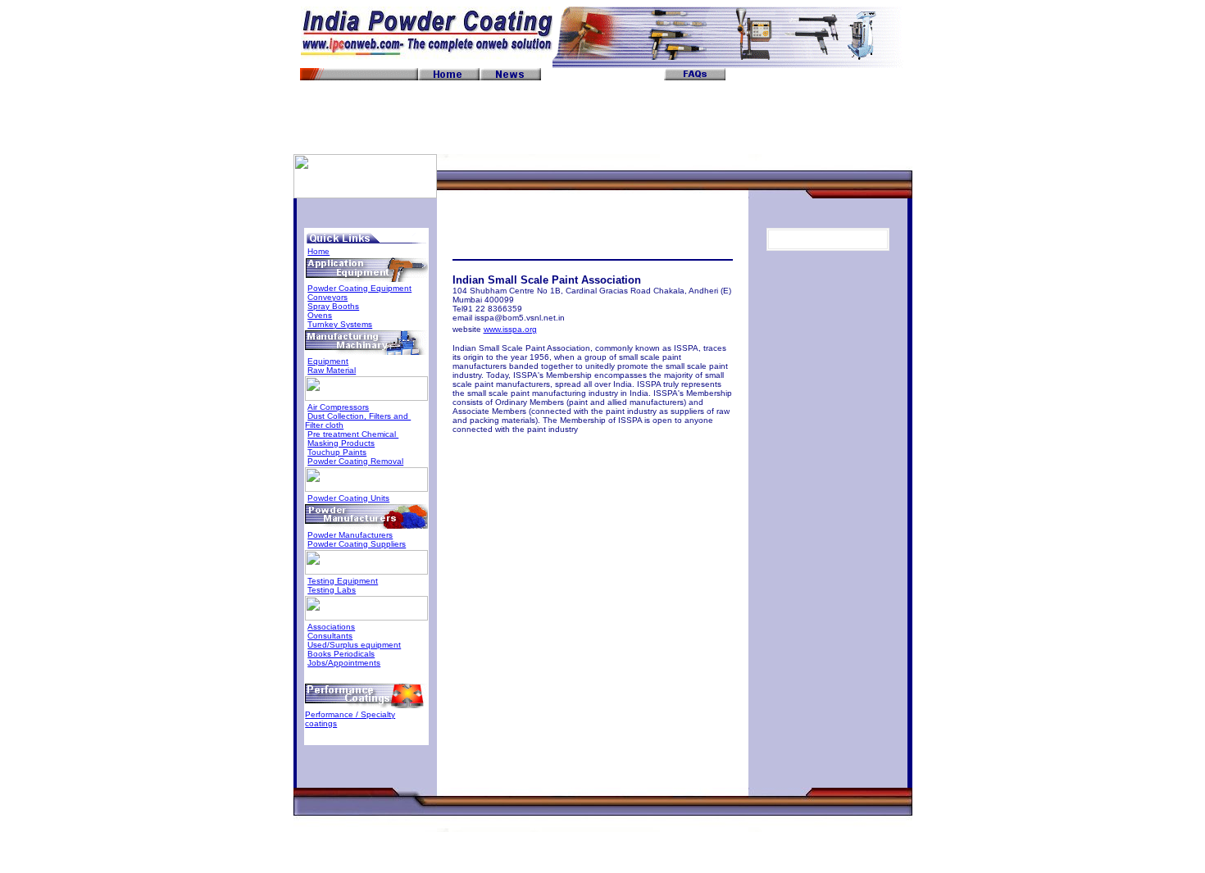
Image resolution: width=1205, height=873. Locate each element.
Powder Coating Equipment (359, 288)
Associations (331, 626)
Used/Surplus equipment (354, 644)
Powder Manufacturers (350, 534)
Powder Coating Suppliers (356, 543)
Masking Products (341, 443)
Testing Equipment (342, 580)
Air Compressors (338, 406)
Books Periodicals (341, 653)
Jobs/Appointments (343, 662)
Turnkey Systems (339, 324)
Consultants (329, 635)
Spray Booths (333, 306)
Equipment (327, 361)
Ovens (319, 315)
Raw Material (331, 370)
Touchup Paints (336, 452)
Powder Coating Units (348, 497)
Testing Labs (331, 589)
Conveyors (327, 297)
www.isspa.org (510, 329)
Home (318, 251)
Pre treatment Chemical (352, 434)
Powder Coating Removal (355, 461)
